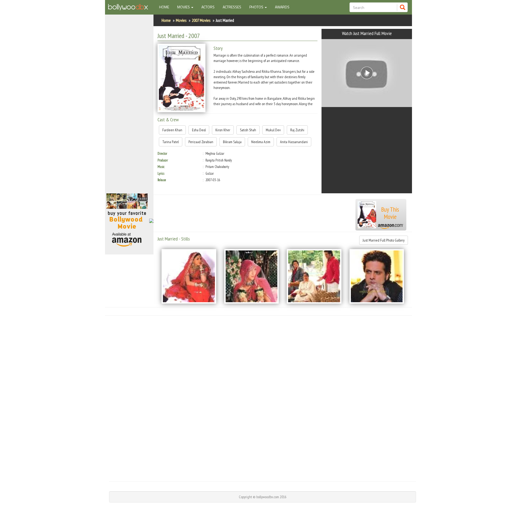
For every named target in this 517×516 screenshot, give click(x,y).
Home (166, 7)
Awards (282, 7)
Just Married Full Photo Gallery (383, 240)
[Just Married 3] (314, 276)
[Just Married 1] (189, 276)
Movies (181, 20)
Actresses (232, 7)
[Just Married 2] (251, 276)
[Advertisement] (129, 106)
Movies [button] (184, 7)
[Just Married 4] (376, 276)
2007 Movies (201, 20)
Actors (208, 7)
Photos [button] (256, 7)
